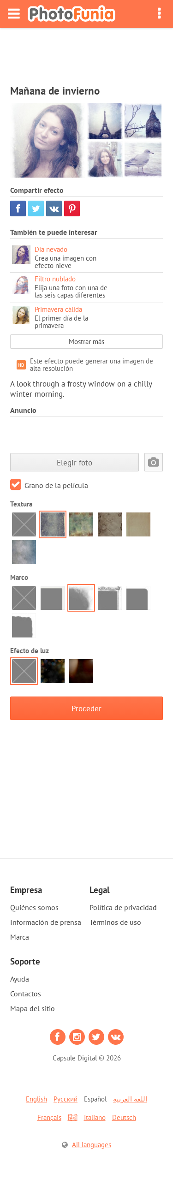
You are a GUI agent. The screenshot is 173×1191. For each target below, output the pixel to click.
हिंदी (73, 1117)
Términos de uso (115, 922)
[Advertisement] (87, 53)
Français (49, 1117)
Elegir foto (74, 462)
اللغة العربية (130, 1099)
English (36, 1099)
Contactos (25, 993)
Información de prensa (45, 922)
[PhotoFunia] (71, 14)
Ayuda (19, 978)
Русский (66, 1099)
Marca (19, 936)
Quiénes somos (34, 907)
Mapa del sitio (32, 1008)
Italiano (95, 1117)
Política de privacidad (123, 907)
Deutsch (124, 1117)
